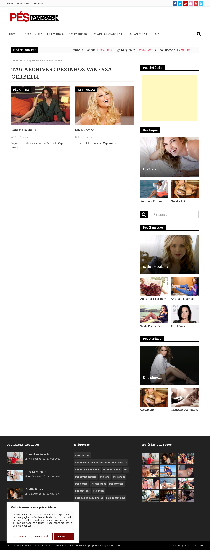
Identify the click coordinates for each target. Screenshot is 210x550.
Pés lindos (98, 490)
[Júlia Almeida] (169, 365)
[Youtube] (196, 3)
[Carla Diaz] (150, 496)
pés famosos (82, 490)
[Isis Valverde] (150, 471)
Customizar (20, 536)
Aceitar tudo (64, 536)
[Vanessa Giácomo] (168, 496)
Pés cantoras (137, 34)
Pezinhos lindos (111, 469)
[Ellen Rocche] (104, 105)
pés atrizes (119, 476)
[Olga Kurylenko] (15, 475)
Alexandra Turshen (153, 298)
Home (10, 3)
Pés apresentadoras (107, 34)
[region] (43, 522)
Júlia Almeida (152, 377)
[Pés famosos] (34, 18)
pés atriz (104, 476)
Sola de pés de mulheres (89, 497)
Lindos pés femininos (87, 469)
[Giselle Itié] (185, 189)
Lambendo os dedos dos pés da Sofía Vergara (101, 462)
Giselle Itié (178, 201)
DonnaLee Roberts (68, 50)
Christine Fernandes (184, 409)
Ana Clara (185, 50)
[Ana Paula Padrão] (185, 286)
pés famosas (116, 483)
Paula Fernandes (151, 326)
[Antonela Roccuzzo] (154, 189)
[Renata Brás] (186, 471)
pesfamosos (34, 458)
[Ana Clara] (186, 458)
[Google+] (185, 3)
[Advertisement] (140, 18)
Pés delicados (98, 483)
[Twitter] (180, 3)
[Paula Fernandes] (154, 314)
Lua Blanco (150, 169)
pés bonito (81, 483)
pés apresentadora (85, 476)
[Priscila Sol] (168, 471)
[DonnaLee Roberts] (15, 458)
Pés (126, 469)
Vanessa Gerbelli (23, 130)
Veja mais (109, 143)
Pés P (155, 34)
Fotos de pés (82, 455)
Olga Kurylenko (110, 50)
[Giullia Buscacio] (15, 493)
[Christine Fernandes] (185, 397)
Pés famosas (77, 34)
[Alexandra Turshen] (154, 286)
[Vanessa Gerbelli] (40, 105)
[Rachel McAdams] (169, 254)
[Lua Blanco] (169, 157)
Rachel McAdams (155, 267)
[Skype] (201, 3)
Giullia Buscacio (150, 50)
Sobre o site (23, 3)
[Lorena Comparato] (168, 483)
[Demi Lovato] (185, 314)
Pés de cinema (32, 34)
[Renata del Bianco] (186, 483)
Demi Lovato (179, 326)
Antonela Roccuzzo (153, 201)
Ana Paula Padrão (182, 298)
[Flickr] (191, 3)
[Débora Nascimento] (186, 496)
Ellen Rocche (84, 130)
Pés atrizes (55, 34)
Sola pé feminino (115, 497)
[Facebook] (175, 3)
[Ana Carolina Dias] (150, 483)
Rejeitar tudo (42, 536)
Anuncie (38, 3)
